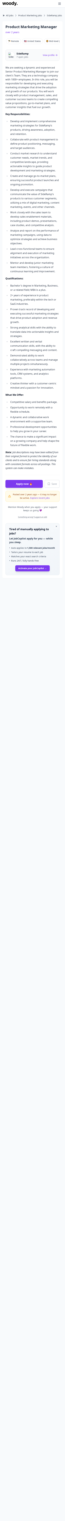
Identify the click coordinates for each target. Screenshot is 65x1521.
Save (54, 484)
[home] (10, 4)
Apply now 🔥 (24, 484)
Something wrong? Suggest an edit (32, 517)
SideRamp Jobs (54, 15)
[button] (53, 4)
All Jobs (9, 15)
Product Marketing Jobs (30, 15)
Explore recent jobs (40, 497)
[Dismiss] (56, 526)
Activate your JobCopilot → (32, 568)
